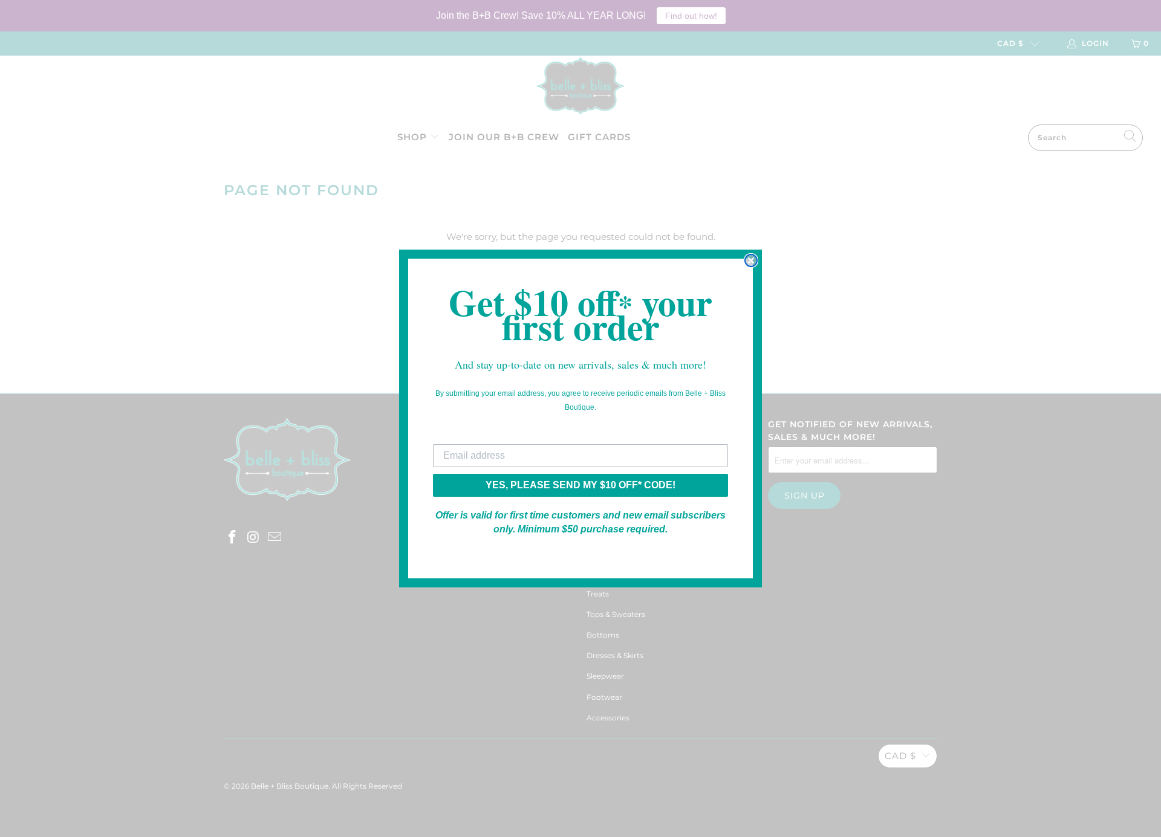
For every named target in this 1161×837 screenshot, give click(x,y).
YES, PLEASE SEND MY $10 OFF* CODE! (580, 485)
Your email (457, 435)
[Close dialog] (751, 260)
